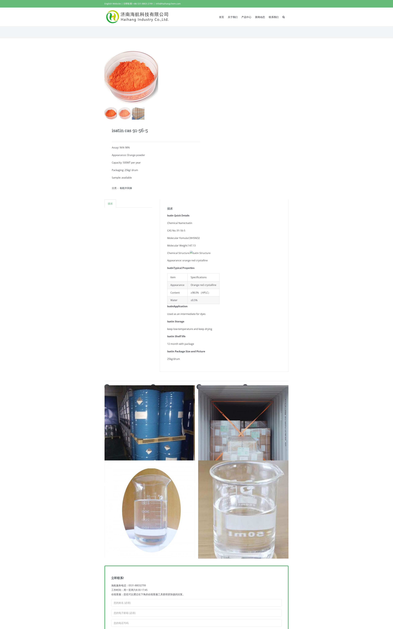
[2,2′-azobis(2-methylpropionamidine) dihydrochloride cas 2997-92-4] (243, 434)
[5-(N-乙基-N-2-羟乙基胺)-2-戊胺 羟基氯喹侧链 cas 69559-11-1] (150, 509)
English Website (112, 3)
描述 (110, 203)
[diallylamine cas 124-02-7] (150, 434)
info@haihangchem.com (168, 3)
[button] (283, 17)
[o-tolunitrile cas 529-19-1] (243, 509)
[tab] (110, 204)
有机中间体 (126, 188)
